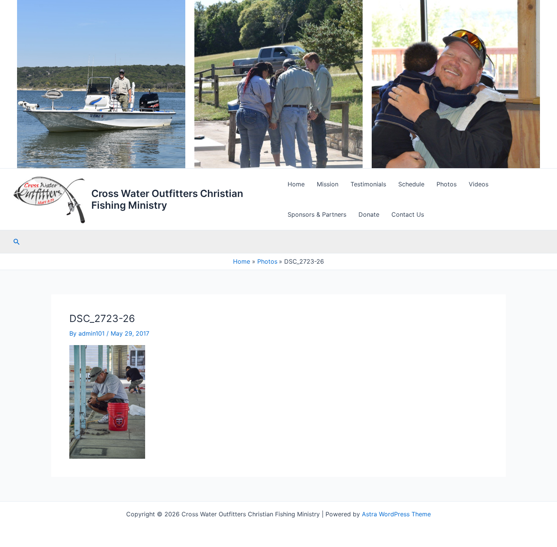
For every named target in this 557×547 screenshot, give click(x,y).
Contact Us (407, 214)
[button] (16, 242)
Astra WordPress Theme (396, 514)
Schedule (411, 184)
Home (296, 184)
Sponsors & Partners (317, 214)
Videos (478, 184)
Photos (447, 184)
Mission (327, 184)
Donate (368, 214)
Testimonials (368, 184)
